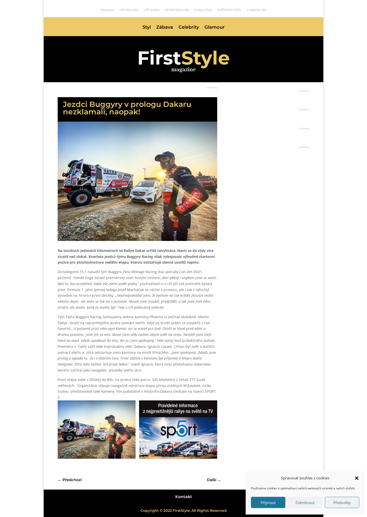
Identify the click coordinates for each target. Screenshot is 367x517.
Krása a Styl (203, 10)
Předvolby (342, 502)
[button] (356, 478)
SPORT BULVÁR (177, 10)
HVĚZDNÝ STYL (229, 10)
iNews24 (107, 10)
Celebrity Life (256, 10)
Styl (147, 27)
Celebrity (189, 27)
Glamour (214, 27)
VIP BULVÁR (128, 10)
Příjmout (268, 502)
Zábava (164, 27)
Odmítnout (305, 502)
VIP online (151, 10)
